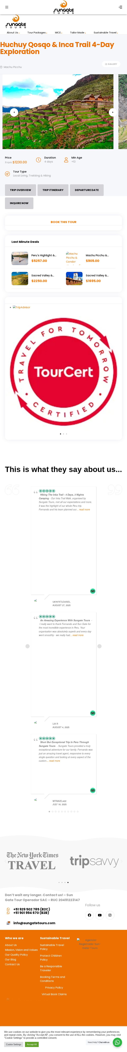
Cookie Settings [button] (13, 1044)
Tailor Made (77, 32)
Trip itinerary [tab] (53, 190)
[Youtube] (99, 915)
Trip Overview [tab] (20, 190)
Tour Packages (36, 32)
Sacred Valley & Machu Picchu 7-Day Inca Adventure (45, 276)
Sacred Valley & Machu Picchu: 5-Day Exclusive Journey (100, 276)
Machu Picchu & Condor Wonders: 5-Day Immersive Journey (99, 255)
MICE (58, 32)
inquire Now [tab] (19, 203)
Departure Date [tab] (87, 190)
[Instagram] (110, 915)
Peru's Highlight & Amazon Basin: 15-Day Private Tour (46, 255)
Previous (14, 112)
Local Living (20, 175)
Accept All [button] (32, 1044)
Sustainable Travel (105, 32)
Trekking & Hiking (40, 175)
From (9, 162)
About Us (12, 32)
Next (113, 112)
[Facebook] (89, 915)
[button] (60, 433)
